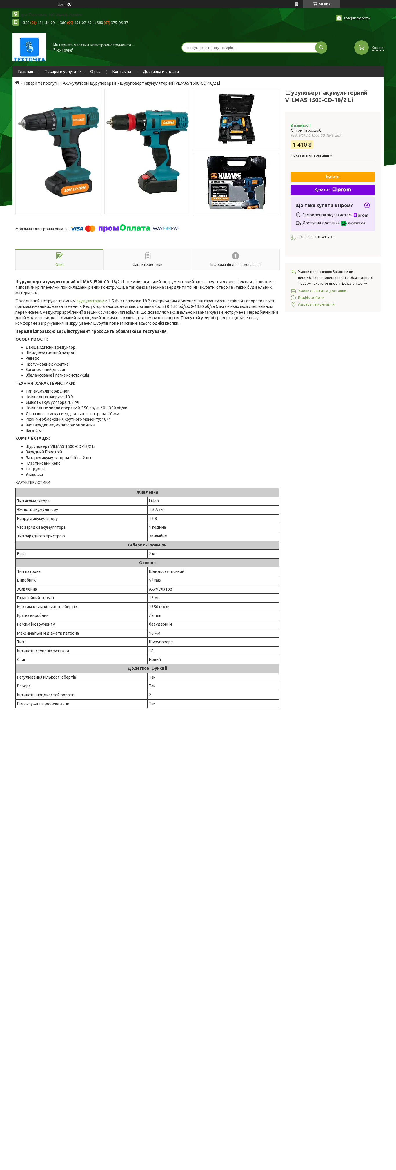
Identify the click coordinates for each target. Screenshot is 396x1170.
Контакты (121, 72)
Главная (25, 72)
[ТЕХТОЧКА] (29, 46)
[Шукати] (321, 47)
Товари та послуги (41, 83)
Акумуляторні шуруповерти (89, 83)
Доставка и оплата (161, 72)
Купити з (323, 190)
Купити (332, 177)
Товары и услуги (60, 72)
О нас (95, 72)
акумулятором (90, 301)
